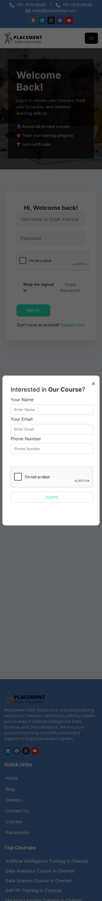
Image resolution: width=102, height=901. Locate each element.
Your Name (22, 399)
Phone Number (26, 438)
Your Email (22, 419)
